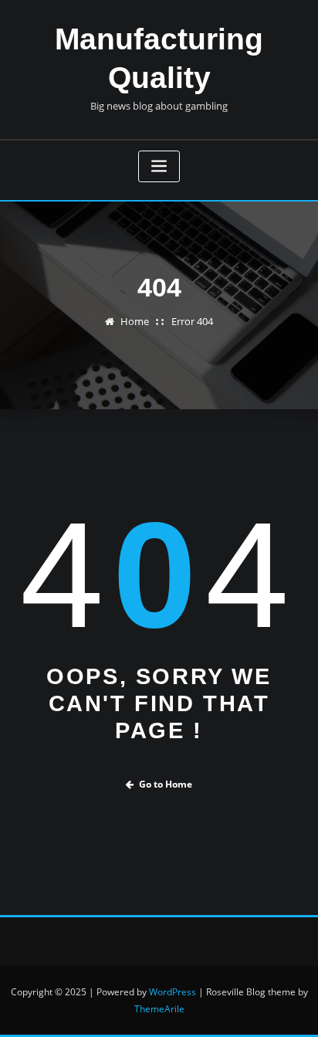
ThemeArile (159, 1008)
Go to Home (165, 784)
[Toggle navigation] (159, 166)
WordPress (172, 991)
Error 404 (192, 321)
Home (134, 321)
